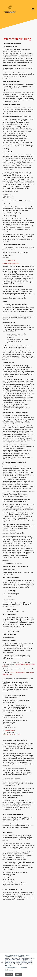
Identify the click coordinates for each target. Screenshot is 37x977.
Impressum (24, 967)
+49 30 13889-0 (10, 730)
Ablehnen (18, 974)
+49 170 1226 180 (10, 260)
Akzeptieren (9, 974)
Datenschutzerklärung (11, 967)
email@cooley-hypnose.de (10, 263)
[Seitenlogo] (10, 9)
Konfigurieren (9, 970)
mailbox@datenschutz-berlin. (11, 734)
